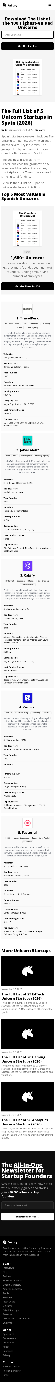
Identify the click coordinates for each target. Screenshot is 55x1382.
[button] (50, 5)
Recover (29, 707)
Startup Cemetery (12, 1280)
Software (34, 324)
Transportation (28, 584)
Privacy (6, 1355)
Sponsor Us (9, 1334)
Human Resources (21, 838)
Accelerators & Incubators (16, 1318)
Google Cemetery (12, 1284)
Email (5, 1375)
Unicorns (40, 130)
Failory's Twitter (11, 1366)
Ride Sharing (43, 581)
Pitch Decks (9, 1301)
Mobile (31, 581)
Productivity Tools (40, 838)
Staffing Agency (42, 455)
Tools (6, 1293)
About (6, 1346)
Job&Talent (29, 450)
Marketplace (26, 455)
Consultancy (9, 1338)
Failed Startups (11, 1310)
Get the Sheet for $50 (27, 286)
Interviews (8, 1267)
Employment (11, 455)
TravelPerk (29, 318)
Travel (20, 327)
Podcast (7, 1276)
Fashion (8, 713)
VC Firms (7, 1322)
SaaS (25, 324)
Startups (7, 1314)
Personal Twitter (12, 1370)
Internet (10, 581)
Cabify (29, 575)
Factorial (29, 832)
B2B (8, 838)
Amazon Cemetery (12, 1289)
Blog (5, 1272)
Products (7, 1297)
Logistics (21, 581)
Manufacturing (21, 713)
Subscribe (8, 1351)
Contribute (8, 1342)
